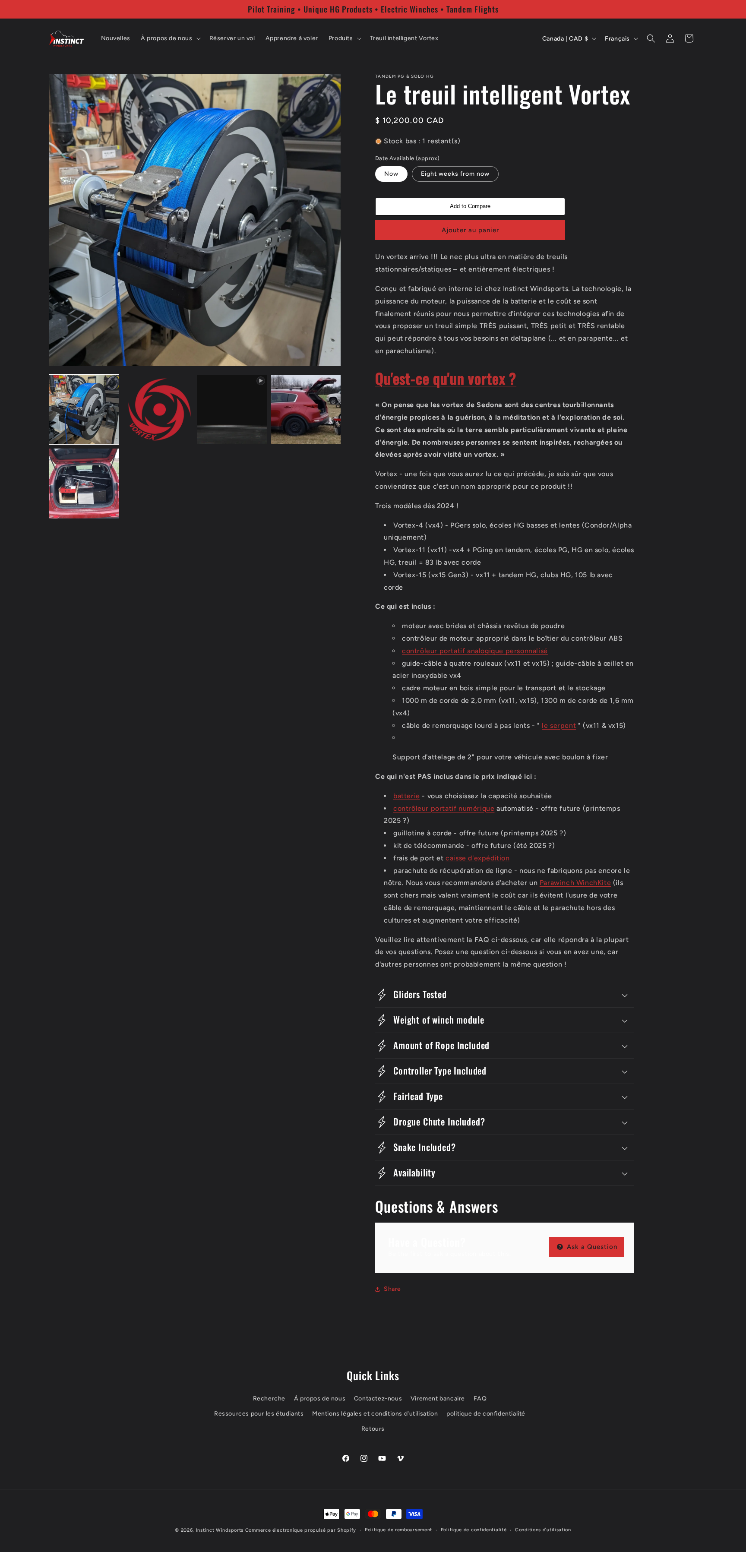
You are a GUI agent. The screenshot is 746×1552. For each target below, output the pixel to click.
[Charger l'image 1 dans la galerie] (84, 409)
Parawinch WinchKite (575, 883)
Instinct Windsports (219, 1530)
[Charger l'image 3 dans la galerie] (306, 409)
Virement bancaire (438, 1398)
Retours (373, 1428)
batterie (406, 796)
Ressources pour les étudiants (258, 1413)
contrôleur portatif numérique (443, 808)
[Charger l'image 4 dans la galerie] (84, 483)
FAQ (480, 1398)
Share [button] (392, 1289)
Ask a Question (591, 1247)
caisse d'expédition (477, 858)
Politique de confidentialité (474, 1530)
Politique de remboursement (398, 1530)
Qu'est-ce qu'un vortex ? (445, 378)
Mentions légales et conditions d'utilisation (375, 1413)
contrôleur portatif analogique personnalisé (475, 651)
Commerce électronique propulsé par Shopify (300, 1530)
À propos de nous (320, 1398)
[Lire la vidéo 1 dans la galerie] (232, 409)
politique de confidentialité (485, 1413)
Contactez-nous (378, 1398)
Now (391, 173)
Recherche (269, 1398)
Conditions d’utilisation (543, 1530)
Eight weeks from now (455, 173)
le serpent (559, 725)
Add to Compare (470, 206)
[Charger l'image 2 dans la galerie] (158, 409)
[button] (170, 38)
